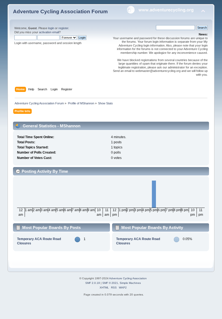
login (51, 28)
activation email (49, 32)
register (63, 28)
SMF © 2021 (110, 282)
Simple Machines (130, 282)
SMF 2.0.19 (92, 282)
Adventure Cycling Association (128, 278)
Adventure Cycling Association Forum (60, 11)
